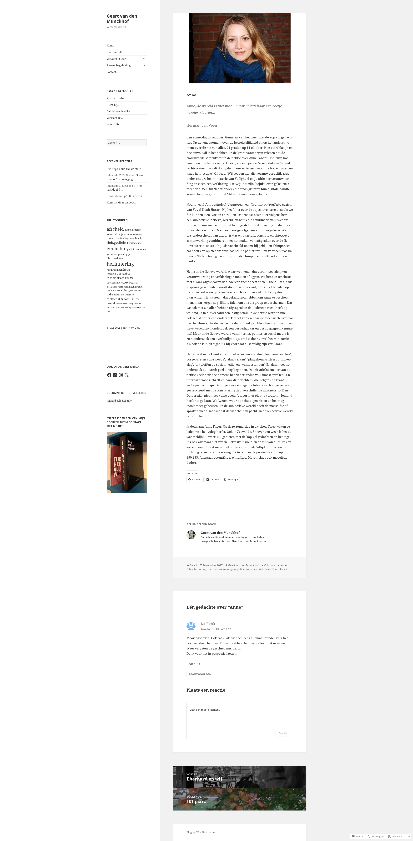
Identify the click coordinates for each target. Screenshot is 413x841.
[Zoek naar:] (127, 142)
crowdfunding (121, 238)
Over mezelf (114, 52)
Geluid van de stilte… (120, 111)
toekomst (113, 299)
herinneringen (115, 269)
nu (108, 290)
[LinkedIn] (115, 375)
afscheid (115, 229)
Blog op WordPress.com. (201, 832)
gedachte (117, 248)
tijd (109, 294)
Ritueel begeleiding (119, 65)
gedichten (141, 249)
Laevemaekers (115, 282)
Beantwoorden (200, 674)
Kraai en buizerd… (118, 98)
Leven (128, 282)
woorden (141, 307)
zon (109, 311)
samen (118, 290)
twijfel (111, 303)
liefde (135, 283)
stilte (124, 290)
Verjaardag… (115, 118)
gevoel (121, 254)
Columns (269, 565)
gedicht (131, 249)
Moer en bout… (127, 202)
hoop (126, 269)
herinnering (120, 264)
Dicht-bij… (113, 105)
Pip (112, 290)
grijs (128, 254)
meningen (129, 286)
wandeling (126, 307)
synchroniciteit (135, 290)
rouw (249, 569)
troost (125, 299)
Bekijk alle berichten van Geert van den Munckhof (232, 541)
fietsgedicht (116, 242)
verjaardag (128, 303)
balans (109, 234)
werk (133, 307)
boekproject (119, 234)
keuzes (129, 278)
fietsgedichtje (134, 242)
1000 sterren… (135, 196)
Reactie (283, 733)
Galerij (193, 565)
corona (110, 238)
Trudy (134, 299)
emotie (131, 238)
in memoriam (115, 278)
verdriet (258, 569)
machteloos (112, 287)
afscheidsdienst (133, 229)
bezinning (200, 569)
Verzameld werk (117, 59)
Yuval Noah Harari (276, 569)
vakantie (120, 303)
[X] (126, 375)
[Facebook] (109, 375)
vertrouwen (114, 307)
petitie (241, 569)
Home (110, 45)
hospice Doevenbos (118, 273)
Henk (110, 202)
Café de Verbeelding (134, 234)
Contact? (112, 72)
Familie (139, 238)
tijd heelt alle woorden (122, 294)
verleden (137, 303)
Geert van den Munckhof (122, 18)
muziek (139, 286)
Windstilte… (114, 124)
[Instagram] (120, 375)
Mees (120, 286)
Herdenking (115, 258)
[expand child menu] (144, 52)
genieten (112, 254)
